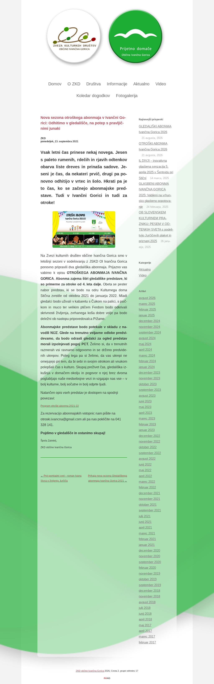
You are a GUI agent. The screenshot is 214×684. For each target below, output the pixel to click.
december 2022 (149, 436)
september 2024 (150, 332)
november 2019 (149, 573)
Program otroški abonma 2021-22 (60, 405)
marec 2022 (147, 481)
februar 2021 (147, 539)
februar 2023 (147, 424)
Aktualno (141, 84)
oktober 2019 (148, 579)
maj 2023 (145, 407)
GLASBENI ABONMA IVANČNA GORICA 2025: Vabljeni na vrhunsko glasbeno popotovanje (155, 195)
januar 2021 (147, 545)
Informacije (117, 84)
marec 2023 (147, 418)
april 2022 (145, 476)
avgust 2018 (147, 602)
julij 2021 (144, 516)
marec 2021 (147, 533)
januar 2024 (147, 367)
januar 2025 (147, 315)
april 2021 (145, 527)
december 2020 (149, 550)
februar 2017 (147, 642)
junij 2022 (145, 464)
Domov (54, 84)
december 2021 (149, 493)
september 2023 (150, 389)
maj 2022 (145, 470)
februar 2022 (147, 487)
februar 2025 (147, 309)
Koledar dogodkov (93, 95)
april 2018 (145, 619)
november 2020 (149, 556)
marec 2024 (147, 355)
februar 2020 (147, 567)
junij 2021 (145, 522)
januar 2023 (147, 430)
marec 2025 (147, 303)
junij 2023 (145, 401)
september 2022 (150, 453)
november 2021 (149, 498)
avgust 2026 (147, 298)
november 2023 (149, 378)
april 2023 (145, 413)
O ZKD (74, 84)
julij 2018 (144, 608)
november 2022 (149, 441)
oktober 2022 (148, 447)
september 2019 (150, 585)
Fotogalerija (127, 95)
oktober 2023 (148, 384)
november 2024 (149, 327)
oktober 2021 (148, 504)
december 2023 (149, 372)
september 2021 (150, 510)
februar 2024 (147, 361)
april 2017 (145, 631)
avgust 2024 (147, 338)
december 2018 (149, 590)
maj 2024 (145, 344)
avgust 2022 (147, 458)
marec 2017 (147, 636)
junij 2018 (145, 613)
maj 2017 (145, 625)
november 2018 (149, 596)
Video (160, 84)
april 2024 (145, 349)
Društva (93, 84)
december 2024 (149, 321)
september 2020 (150, 562)
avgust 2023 (147, 395)
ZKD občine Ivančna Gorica (90, 671)
